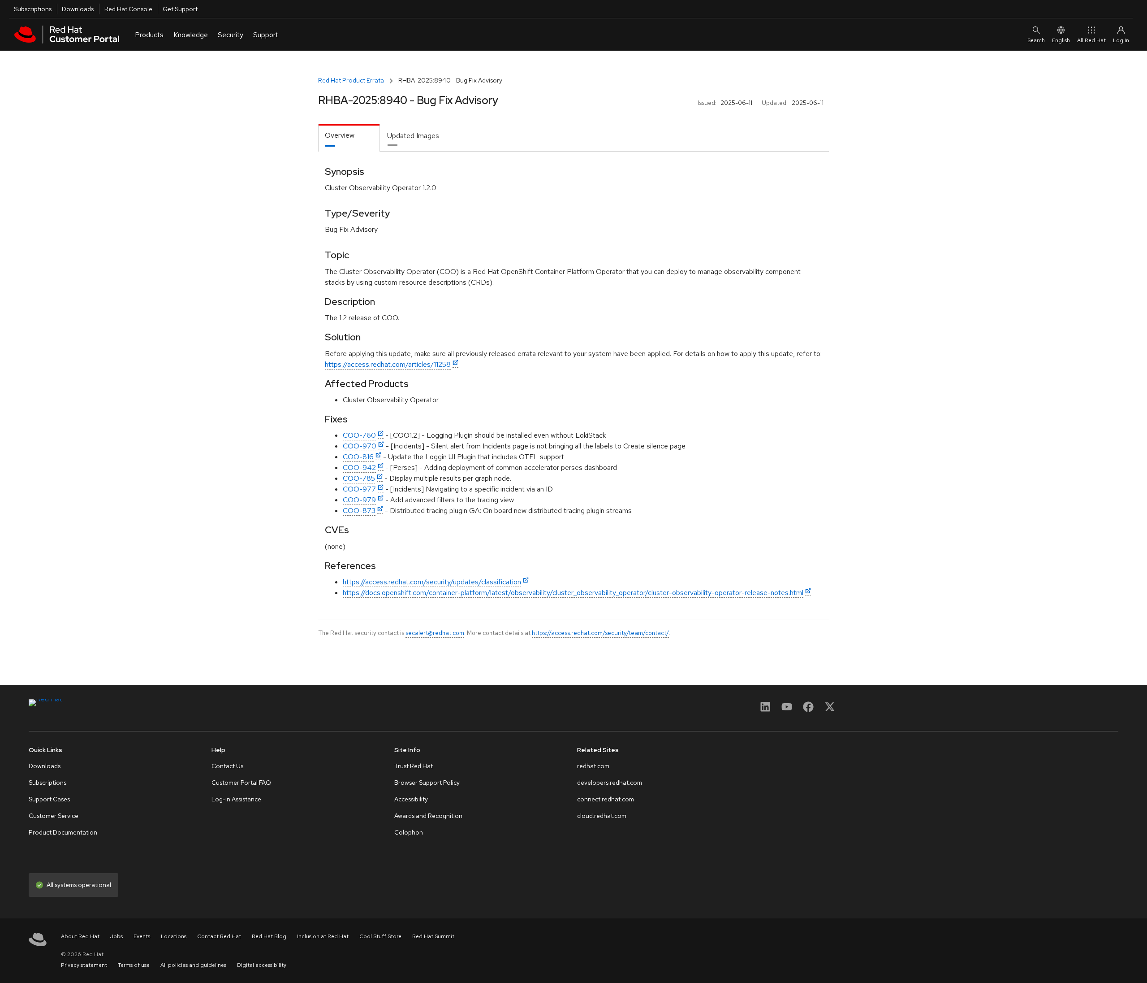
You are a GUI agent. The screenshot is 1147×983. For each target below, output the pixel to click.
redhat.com (593, 766)
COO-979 (359, 500)
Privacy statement (84, 965)
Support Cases (49, 799)
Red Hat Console (128, 9)
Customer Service (53, 816)
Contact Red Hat (219, 936)
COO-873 (359, 510)
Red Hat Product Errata (351, 80)
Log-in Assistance (236, 799)
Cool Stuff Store (380, 936)
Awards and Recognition (428, 816)
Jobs (116, 936)
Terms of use (134, 965)
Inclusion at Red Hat (323, 936)
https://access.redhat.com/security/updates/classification (432, 582)
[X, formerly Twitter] (829, 709)
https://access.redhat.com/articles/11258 (388, 364)
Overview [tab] (339, 135)
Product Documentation (63, 832)
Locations (173, 936)
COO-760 (359, 435)
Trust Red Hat (413, 766)
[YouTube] (786, 709)
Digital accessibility (261, 965)
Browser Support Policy (427, 783)
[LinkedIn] (765, 709)
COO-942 (359, 467)
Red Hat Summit (433, 936)
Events (142, 936)
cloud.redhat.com (601, 816)
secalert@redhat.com (434, 633)
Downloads (78, 9)
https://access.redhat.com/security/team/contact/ (600, 633)
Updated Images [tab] (413, 135)
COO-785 (359, 478)
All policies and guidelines (193, 965)
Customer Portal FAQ (241, 783)
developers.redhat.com (609, 783)
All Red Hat (1091, 40)
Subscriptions (33, 9)
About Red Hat (80, 936)
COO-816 (358, 456)
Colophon (408, 832)
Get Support (180, 9)
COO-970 (359, 446)
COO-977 (359, 489)
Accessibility (411, 799)
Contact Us (227, 766)
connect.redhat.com (605, 799)
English (1061, 40)
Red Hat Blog (269, 936)
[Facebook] (808, 709)
